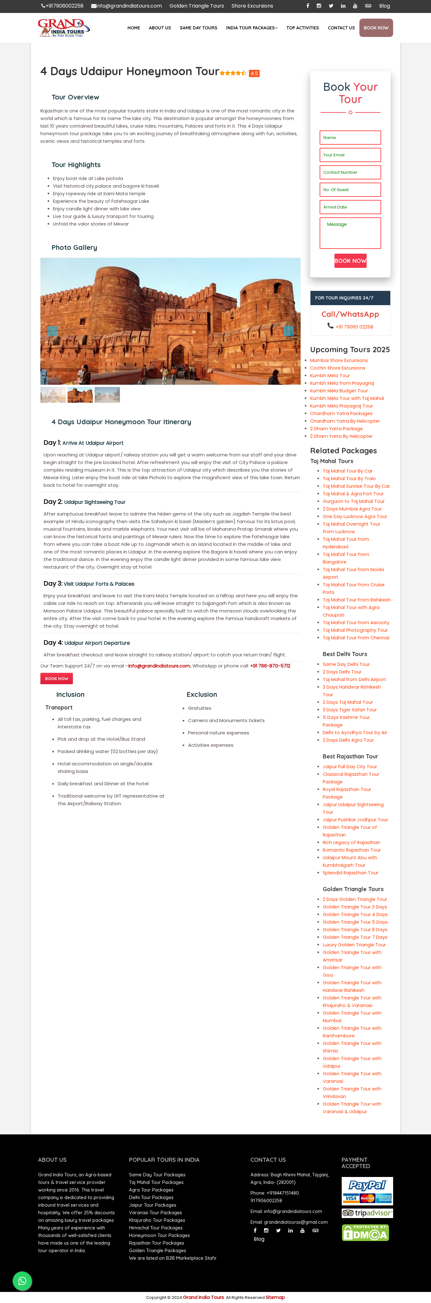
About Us (160, 28)
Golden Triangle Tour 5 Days (355, 922)
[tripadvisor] (368, 5)
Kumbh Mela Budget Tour (339, 391)
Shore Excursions (252, 5)
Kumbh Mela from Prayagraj (342, 383)
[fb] (307, 5)
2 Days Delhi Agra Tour (348, 740)
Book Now (376, 28)
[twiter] (331, 5)
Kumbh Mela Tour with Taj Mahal (347, 398)
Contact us (341, 28)
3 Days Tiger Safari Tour (350, 710)
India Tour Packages (250, 28)
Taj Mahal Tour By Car (348, 471)
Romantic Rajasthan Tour (352, 850)
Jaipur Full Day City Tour (350, 766)
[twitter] (278, 1230)
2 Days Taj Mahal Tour (348, 702)
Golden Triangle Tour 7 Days (355, 937)
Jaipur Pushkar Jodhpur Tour (355, 820)
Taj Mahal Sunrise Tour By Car (356, 486)
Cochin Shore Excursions (337, 368)
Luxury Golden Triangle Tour (354, 945)
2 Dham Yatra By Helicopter (341, 436)
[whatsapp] (22, 1280)
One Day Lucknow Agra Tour (355, 516)
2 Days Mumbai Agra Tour (352, 509)
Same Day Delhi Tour (346, 664)
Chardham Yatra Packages (341, 413)
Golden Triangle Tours (196, 5)
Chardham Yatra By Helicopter (345, 421)
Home (133, 28)
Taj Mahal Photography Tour (355, 630)
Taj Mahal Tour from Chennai (356, 638)
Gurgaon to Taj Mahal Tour (354, 501)
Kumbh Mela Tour (330, 375)
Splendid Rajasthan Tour (350, 873)
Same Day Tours (198, 28)
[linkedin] (343, 5)
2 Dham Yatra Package (336, 428)
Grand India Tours (203, 1297)
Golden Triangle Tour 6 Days (355, 929)
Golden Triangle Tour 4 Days (355, 914)
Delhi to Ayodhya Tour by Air (355, 732)
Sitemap (275, 1297)
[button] (60, 321)
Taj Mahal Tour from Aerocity (356, 622)
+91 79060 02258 (354, 327)
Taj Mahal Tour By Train (349, 478)
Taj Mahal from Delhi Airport (354, 679)
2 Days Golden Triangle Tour (355, 899)
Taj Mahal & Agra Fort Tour (353, 494)
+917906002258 (64, 5)
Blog (384, 5)
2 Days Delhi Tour (342, 672)
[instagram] (319, 5)
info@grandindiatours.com (129, 5)
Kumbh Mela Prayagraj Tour (341, 406)
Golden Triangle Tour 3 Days (355, 907)
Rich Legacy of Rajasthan (351, 842)
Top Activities (302, 28)
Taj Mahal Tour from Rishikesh (357, 600)
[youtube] (355, 5)
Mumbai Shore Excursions (339, 360)
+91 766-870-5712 (270, 666)
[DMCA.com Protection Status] (365, 1232)
